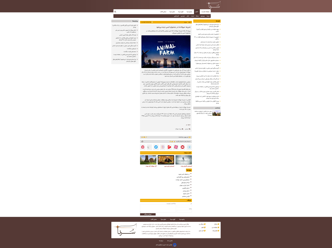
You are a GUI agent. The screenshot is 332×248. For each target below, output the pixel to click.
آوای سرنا (181, 12)
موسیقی (203, 16)
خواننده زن (214, 227)
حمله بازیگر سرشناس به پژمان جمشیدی (126, 43)
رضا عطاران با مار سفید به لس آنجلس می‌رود (207, 76)
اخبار (196, 12)
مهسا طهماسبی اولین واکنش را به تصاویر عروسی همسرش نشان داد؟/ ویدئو (126, 39)
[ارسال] (144, 137)
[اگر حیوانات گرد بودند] (148, 159)
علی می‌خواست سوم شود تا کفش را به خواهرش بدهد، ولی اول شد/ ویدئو (207, 97)
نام (191, 203)
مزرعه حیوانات (178, 129)
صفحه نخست (205, 12)
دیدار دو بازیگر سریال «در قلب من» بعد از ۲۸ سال (206, 57)
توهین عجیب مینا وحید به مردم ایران (210, 42)
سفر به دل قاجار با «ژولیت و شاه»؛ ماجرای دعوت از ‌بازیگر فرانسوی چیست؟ (203, 113)
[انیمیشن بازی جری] (166, 159)
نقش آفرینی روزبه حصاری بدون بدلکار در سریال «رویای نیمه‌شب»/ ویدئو (207, 92)
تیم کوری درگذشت (131, 49)
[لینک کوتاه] (146, 137)
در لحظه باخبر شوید (183, 174)
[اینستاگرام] (162, 147)
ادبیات (192, 16)
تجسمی (183, 16)
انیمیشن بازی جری (169, 166)
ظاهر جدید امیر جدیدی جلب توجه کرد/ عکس (207, 45)
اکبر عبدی (201, 231)
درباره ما (161, 241)
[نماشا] (142, 147)
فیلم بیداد (215, 231)
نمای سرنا (172, 12)
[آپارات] (175, 147)
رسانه (197, 16)
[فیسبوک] (170, 141)
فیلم (203, 227)
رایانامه (190, 209)
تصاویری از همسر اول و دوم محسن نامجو (208, 34)
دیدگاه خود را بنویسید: (171, 203)
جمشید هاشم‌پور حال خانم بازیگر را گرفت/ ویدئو (207, 60)
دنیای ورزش (186, 191)
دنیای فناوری (185, 188)
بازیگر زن (201, 224)
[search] (115, 12)
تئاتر (188, 16)
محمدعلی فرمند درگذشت (130, 52)
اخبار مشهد (186, 194)
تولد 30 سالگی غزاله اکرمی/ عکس (127, 35)
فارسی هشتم (185, 196)
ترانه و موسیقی (185, 182)
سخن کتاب (163, 12)
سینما (208, 16)
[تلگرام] (174, 141)
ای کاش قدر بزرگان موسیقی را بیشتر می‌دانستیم (207, 79)
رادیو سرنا (189, 12)
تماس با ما (170, 241)
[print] (142, 137)
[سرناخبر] (213, 5)
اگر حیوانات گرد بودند (151, 166)
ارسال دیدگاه (147, 214)
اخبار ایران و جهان (184, 185)
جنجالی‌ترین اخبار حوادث (182, 180)
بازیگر (215, 224)
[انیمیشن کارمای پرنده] (184, 159)
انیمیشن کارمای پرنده (186, 166)
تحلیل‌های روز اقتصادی (183, 177)
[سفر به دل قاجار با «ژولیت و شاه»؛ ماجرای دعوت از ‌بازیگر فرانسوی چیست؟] (216, 113)
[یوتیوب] (182, 147)
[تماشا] (169, 147)
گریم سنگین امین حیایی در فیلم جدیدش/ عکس (207, 68)
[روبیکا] (149, 147)
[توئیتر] (172, 141)
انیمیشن (187, 129)
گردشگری (176, 16)
